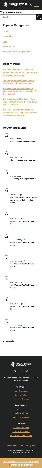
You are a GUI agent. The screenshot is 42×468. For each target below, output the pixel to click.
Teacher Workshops (21, 413)
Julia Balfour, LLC (24, 452)
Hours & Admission (21, 391)
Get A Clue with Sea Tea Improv (22, 142)
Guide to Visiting (21, 395)
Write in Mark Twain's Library (21, 435)
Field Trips (21, 409)
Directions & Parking (21, 399)
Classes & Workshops (21, 427)
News (5, 31)
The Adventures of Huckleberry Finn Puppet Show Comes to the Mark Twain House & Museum (20, 102)
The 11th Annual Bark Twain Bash (23, 160)
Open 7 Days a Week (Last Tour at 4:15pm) (21, 461)
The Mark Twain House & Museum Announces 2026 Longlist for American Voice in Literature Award (20, 113)
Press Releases (9, 36)
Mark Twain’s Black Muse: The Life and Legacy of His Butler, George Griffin (23, 200)
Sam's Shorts (8, 46)
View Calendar (8, 341)
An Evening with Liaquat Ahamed (23, 179)
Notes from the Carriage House (16, 52)
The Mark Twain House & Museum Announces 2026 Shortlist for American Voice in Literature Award (20, 72)
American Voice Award (21, 431)
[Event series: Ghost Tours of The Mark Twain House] (25, 218)
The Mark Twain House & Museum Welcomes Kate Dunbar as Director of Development (19, 91)
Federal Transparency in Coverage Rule (21, 446)
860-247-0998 (21, 380)
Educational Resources (21, 417)
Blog (5, 41)
